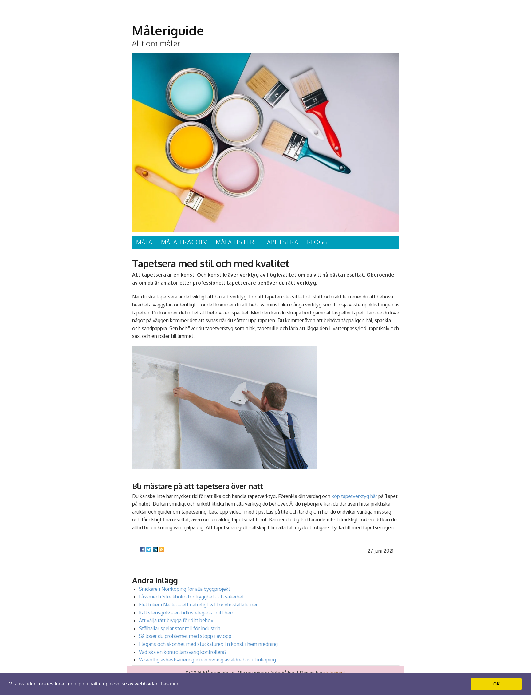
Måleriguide (168, 30)
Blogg (317, 242)
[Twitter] (148, 549)
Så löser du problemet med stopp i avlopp (185, 636)
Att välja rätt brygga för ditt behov (176, 620)
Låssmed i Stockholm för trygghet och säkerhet (191, 597)
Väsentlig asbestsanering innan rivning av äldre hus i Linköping (207, 660)
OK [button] (496, 683)
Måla (144, 242)
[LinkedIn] (155, 549)
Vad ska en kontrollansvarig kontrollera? (182, 652)
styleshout (334, 672)
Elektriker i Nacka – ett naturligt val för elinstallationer (198, 605)
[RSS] (161, 549)
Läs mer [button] (169, 683)
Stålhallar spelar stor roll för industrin (179, 628)
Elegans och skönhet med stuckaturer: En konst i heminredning (208, 644)
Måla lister (235, 242)
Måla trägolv (184, 242)
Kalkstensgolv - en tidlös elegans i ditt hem (186, 613)
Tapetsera (280, 242)
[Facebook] (142, 549)
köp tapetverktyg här (354, 496)
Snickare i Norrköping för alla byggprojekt (184, 589)
